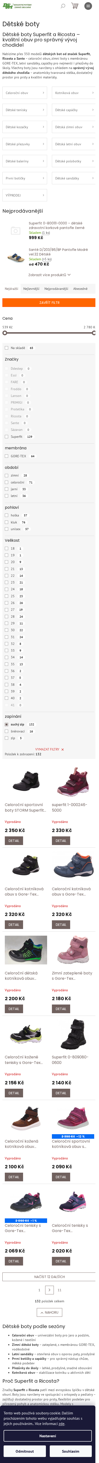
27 (17, 609)
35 (17, 664)
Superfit (21, 436)
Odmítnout (25, 1451)
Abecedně (80, 288)
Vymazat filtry (47, 749)
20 (16, 562)
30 (17, 630)
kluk (18, 522)
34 (17, 657)
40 (16, 698)
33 (16, 650)
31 (17, 637)
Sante (18, 423)
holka (19, 515)
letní (18, 496)
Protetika (21, 409)
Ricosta (19, 416)
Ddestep (20, 368)
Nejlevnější (31, 288)
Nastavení (47, 1435)
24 (17, 589)
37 (16, 677)
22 (17, 575)
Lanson (19, 396)
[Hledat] (63, 6)
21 (17, 569)
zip (16, 738)
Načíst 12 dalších (49, 1276)
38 (16, 684)
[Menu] (88, 6)
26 (17, 603)
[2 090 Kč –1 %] (26, 1202)
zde (61, 1423)
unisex (20, 529)
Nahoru (51, 1312)
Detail (14, 840)
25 (17, 596)
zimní (19, 475)
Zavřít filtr (49, 302)
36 (16, 671)
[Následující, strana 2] (49, 1290)
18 (16, 548)
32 (16, 644)
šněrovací (22, 731)
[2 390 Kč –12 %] (73, 1118)
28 (17, 616)
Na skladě (22, 348)
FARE (18, 382)
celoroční (21, 482)
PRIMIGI (20, 402)
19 (16, 555)
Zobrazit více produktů (47, 275)
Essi (17, 375)
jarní (18, 489)
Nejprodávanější (56, 288)
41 (16, 705)
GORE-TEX (22, 456)
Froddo (19, 389)
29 (17, 623)
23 (17, 582)
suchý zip (22, 724)
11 (60, 1290)
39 (16, 691)
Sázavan (20, 429)
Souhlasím (70, 1451)
